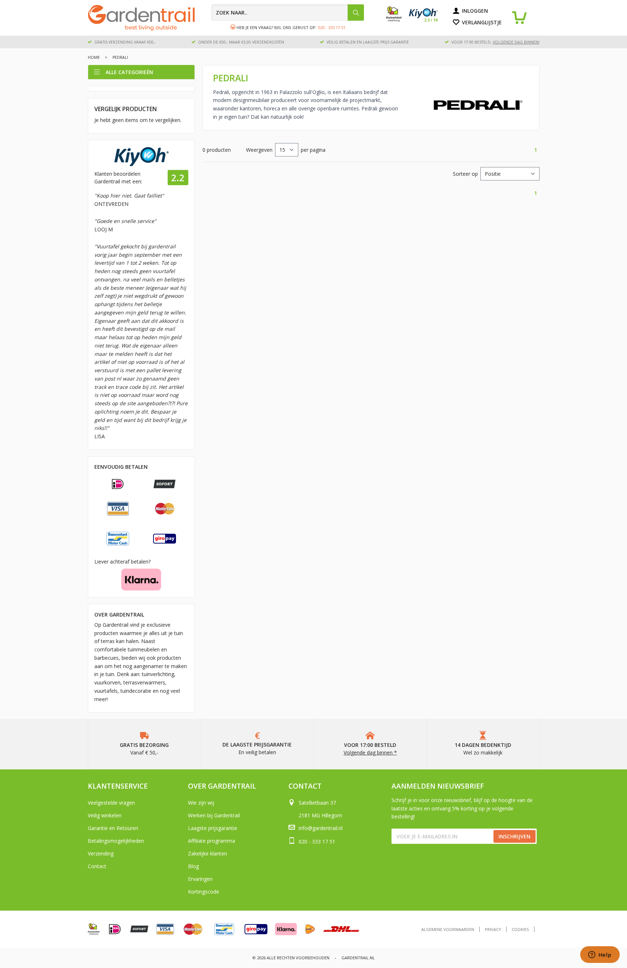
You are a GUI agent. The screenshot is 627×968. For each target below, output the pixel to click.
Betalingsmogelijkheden (116, 840)
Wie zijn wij (201, 802)
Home (94, 57)
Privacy (493, 929)
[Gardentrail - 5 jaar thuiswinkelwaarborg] (397, 20)
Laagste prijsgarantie (212, 828)
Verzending (101, 853)
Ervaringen (200, 878)
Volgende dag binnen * (370, 752)
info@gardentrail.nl (321, 828)
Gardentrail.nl (358, 957)
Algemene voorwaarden (447, 929)
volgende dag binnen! (516, 42)
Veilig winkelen (105, 815)
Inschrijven (514, 836)
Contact (97, 866)
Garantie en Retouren (113, 828)
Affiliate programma (211, 840)
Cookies (520, 929)
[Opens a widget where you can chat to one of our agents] (600, 955)
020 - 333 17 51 (331, 27)
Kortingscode (203, 891)
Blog (193, 866)
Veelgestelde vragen (111, 802)
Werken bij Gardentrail (214, 815)
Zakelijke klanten (207, 853)
